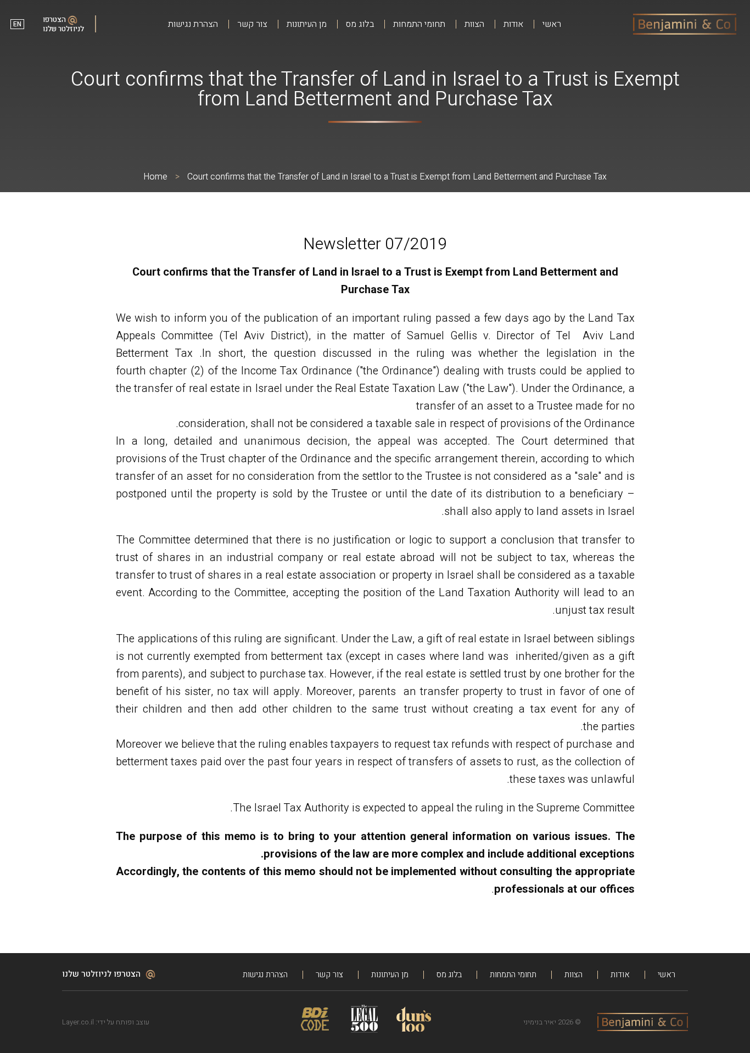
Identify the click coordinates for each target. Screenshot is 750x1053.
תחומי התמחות (419, 24)
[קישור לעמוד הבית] (684, 24)
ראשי (551, 24)
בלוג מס (360, 24)
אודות (513, 24)
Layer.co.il (78, 1022)
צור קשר (252, 24)
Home (155, 176)
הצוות (474, 24)
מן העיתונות (307, 24)
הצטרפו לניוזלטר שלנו (63, 24)
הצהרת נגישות (193, 24)
